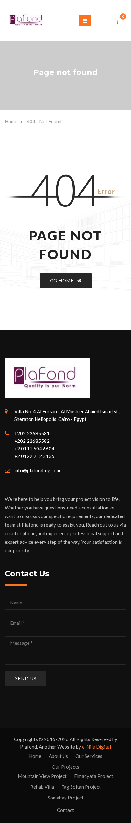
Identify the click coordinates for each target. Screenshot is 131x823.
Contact (65, 810)
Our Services (88, 756)
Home (11, 121)
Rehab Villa (42, 787)
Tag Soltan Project (81, 787)
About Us (58, 756)
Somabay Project (66, 797)
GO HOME (63, 281)
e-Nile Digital (96, 747)
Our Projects (65, 767)
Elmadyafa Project (93, 776)
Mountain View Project (42, 776)
